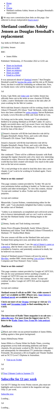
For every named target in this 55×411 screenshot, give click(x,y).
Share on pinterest (13, 70)
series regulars (32, 112)
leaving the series (24, 82)
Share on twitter (13, 68)
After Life (25, 96)
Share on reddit (12, 73)
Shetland (28, 79)
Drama (9, 8)
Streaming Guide (18, 304)
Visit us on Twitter (14, 360)
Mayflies (4, 258)
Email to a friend (13, 75)
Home (9, 3)
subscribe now (7, 318)
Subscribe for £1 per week (19, 379)
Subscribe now (7, 394)
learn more (33, 20)
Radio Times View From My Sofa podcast (31, 320)
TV (7, 6)
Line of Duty (39, 258)
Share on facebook (14, 65)
